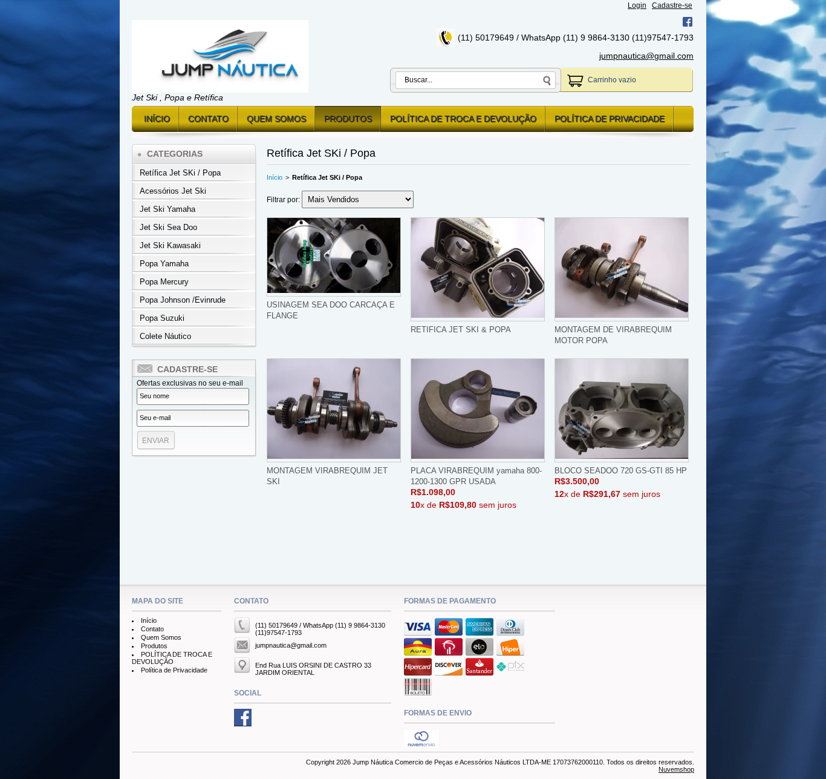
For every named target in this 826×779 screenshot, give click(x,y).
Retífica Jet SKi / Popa (180, 172)
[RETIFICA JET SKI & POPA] (477, 269)
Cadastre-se (672, 5)
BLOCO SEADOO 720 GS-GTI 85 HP (620, 470)
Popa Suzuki (162, 318)
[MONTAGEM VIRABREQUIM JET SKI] (333, 410)
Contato (208, 118)
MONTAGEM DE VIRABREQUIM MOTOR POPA (613, 335)
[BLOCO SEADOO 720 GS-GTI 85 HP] (621, 410)
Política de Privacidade (609, 118)
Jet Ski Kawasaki (170, 245)
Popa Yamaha (164, 263)
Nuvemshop (676, 769)
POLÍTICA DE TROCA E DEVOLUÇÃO (463, 118)
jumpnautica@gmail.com (646, 56)
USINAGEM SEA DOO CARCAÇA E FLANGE (331, 310)
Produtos (348, 118)
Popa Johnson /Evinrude (183, 299)
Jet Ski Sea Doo (168, 227)
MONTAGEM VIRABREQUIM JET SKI (327, 476)
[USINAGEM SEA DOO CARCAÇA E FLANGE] (333, 257)
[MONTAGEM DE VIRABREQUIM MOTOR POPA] (621, 269)
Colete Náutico (165, 336)
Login (637, 5)
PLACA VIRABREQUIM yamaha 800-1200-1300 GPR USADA (476, 476)
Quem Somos (276, 118)
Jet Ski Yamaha (167, 209)
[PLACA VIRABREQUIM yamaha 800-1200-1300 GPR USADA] (477, 410)
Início (157, 118)
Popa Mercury (164, 281)
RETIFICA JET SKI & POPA (461, 329)
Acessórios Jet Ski (173, 191)
